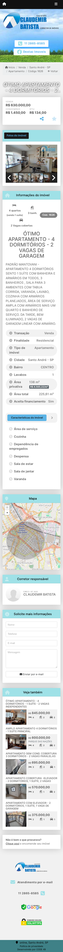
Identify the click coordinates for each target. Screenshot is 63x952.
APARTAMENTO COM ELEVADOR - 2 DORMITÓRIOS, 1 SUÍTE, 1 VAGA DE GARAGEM (28, 805)
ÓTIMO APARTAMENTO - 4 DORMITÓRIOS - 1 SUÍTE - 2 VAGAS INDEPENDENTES (27, 703)
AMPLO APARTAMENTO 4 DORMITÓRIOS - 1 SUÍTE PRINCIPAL (31, 730)
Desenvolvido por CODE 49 (31, 949)
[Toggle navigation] (56, 4)
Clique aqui (12, 843)
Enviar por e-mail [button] (33, 674)
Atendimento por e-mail (34, 882)
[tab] (16, 135)
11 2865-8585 (34, 43)
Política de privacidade (31, 946)
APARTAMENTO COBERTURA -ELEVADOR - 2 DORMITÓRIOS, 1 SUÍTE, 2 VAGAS (31, 780)
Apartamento (16, 71)
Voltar (54, 71)
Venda (22, 67)
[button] (9, 159)
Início (11, 67)
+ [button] (7, 507)
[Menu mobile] (4, 4)
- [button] (7, 512)
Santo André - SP (39, 67)
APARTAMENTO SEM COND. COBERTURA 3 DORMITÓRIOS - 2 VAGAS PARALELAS (31, 755)
